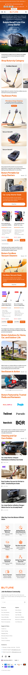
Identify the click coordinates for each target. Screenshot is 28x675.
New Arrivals (4, 610)
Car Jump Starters (5, 612)
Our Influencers (18, 621)
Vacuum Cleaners (5, 614)
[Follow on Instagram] (6, 656)
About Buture (18, 610)
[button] (11, 390)
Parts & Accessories (5, 621)
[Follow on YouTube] (9, 656)
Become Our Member (20, 619)
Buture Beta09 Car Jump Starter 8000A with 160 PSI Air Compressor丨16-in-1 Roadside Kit (6, 224)
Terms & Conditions (5, 640)
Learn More (4, 240)
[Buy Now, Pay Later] (20, 545)
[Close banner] (26, 6)
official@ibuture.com (15, 649)
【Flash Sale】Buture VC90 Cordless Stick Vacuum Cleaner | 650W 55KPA (7, 304)
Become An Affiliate (19, 617)
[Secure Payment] (7, 574)
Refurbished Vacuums (6, 619)
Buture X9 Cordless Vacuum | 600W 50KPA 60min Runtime (19, 304)
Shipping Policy (4, 633)
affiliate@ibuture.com (16, 652)
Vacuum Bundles (5, 617)
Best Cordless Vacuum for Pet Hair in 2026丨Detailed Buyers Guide (12, 482)
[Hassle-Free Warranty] (7, 531)
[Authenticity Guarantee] (7, 560)
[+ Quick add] (11, 220)
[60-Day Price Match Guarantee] (20, 560)
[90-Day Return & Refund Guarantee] (20, 531)
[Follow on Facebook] (2, 656)
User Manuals (18, 614)
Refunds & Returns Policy (6, 635)
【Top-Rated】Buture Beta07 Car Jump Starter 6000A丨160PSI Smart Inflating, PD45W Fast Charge (19, 224)
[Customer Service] (20, 574)
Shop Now (14, 8)
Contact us (3, 628)
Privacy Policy (4, 638)
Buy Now (10, 240)
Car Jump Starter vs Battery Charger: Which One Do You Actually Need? (12, 506)
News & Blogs (18, 612)
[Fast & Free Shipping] (7, 545)
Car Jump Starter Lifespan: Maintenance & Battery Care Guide (12, 459)
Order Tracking (4, 631)
